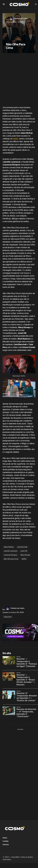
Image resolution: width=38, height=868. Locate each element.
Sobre (5, 838)
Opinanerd (7, 617)
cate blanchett (22, 547)
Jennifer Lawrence (10, 551)
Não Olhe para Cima (11, 559)
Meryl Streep (25, 555)
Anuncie (6, 844)
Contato (6, 841)
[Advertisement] (19, 80)
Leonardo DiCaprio (10, 555)
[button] (4, 4)
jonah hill (24, 551)
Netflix (15, 139)
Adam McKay (9, 547)
